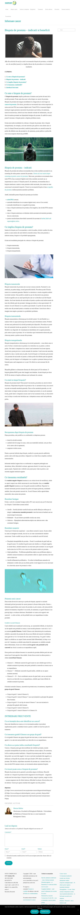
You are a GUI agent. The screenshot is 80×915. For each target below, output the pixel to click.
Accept (34, 911)
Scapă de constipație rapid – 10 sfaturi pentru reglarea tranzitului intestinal (67, 885)
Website (40, 849)
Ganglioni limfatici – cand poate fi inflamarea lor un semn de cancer (49, 891)
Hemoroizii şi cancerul (46, 895)
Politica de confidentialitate (31, 893)
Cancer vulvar (63, 873)
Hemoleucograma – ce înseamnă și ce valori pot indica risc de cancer (49, 885)
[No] (78, 910)
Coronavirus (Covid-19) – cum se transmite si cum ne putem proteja (49, 900)
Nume (7, 849)
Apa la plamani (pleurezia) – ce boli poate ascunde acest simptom (67, 896)
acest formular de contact (29, 900)
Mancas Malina (18, 808)
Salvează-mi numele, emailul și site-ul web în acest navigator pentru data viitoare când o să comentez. (29, 857)
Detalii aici (45, 911)
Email (23, 849)
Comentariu (8, 832)
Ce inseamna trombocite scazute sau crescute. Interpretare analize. (66, 878)
